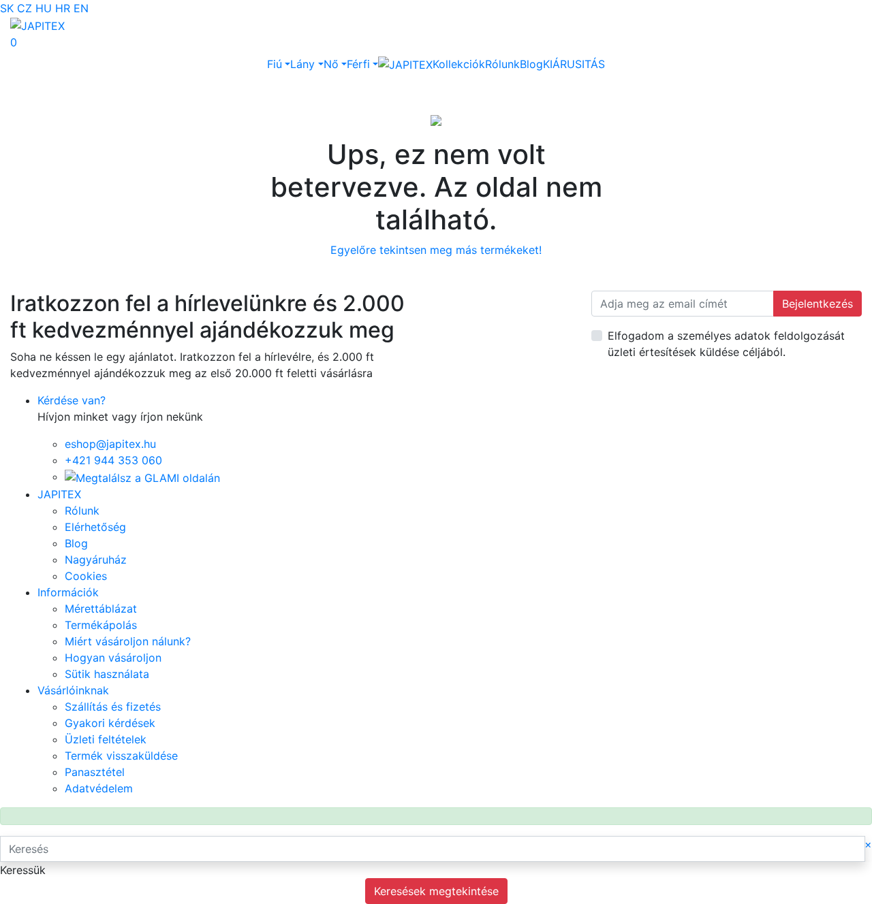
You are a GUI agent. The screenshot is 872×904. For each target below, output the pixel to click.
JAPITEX (59, 494)
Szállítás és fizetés (113, 706)
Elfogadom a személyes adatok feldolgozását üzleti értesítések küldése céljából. (726, 344)
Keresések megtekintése (436, 891)
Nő (331, 64)
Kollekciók (459, 64)
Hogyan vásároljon (113, 657)
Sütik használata (107, 674)
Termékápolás (101, 625)
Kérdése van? (71, 400)
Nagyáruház (96, 559)
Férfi (358, 64)
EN (81, 8)
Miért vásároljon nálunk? (128, 641)
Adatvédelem (99, 788)
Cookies (86, 576)
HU (43, 8)
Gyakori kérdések (110, 723)
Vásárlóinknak (73, 690)
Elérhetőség (95, 527)
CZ (24, 8)
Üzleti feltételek (105, 739)
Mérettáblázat (101, 608)
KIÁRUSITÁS (574, 64)
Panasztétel (95, 772)
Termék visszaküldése (121, 755)
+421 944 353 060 (113, 460)
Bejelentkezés (817, 303)
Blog (531, 64)
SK (7, 8)
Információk (68, 592)
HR (62, 8)
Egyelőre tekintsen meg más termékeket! (436, 250)
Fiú (274, 64)
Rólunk (502, 64)
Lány (302, 64)
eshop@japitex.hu (110, 444)
